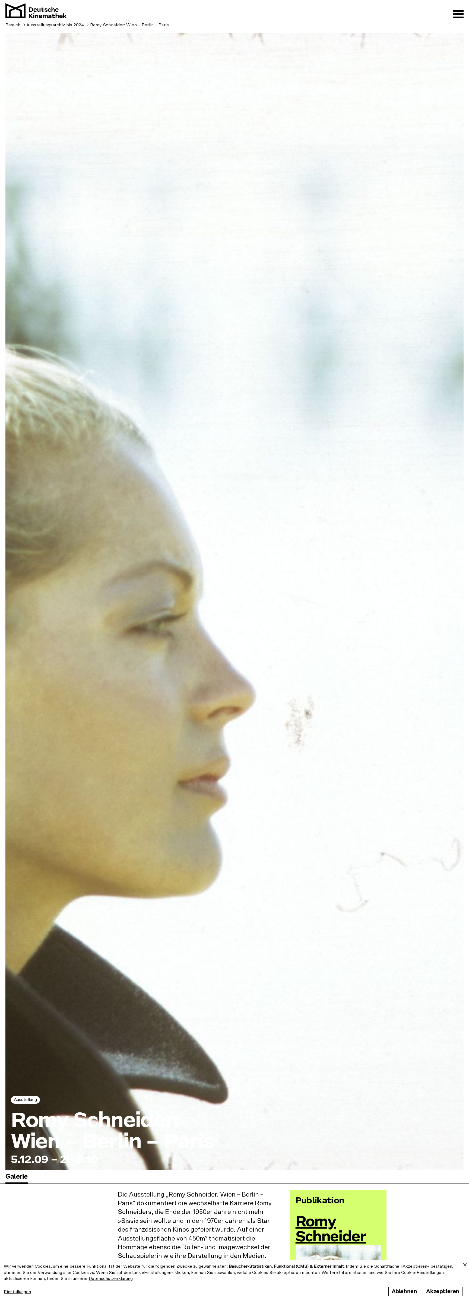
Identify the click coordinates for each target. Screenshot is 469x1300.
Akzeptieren (442, 1291)
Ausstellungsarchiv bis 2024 (55, 25)
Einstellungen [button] (17, 1292)
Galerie (16, 1176)
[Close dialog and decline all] (465, 1263)
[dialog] (234, 1280)
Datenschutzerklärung (111, 1278)
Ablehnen (404, 1291)
